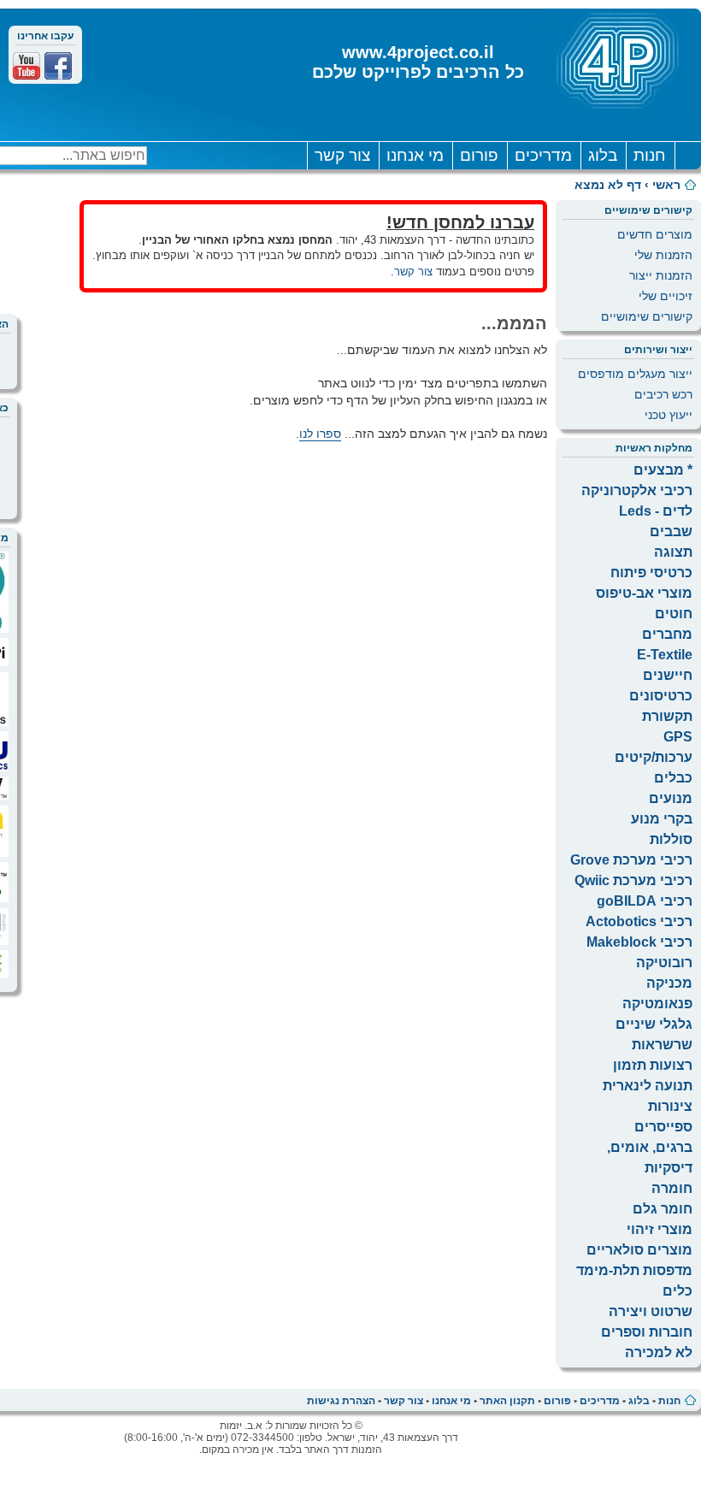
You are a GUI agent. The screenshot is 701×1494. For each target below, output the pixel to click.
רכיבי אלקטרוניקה (636, 490)
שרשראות (662, 1044)
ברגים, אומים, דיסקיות (649, 1157)
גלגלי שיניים (654, 1024)
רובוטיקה (664, 962)
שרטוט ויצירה (650, 1311)
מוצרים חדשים (654, 234)
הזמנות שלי (663, 255)
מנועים (670, 798)
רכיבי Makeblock (639, 942)
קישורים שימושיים (646, 316)
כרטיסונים (660, 695)
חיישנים (667, 675)
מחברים (667, 634)
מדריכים (543, 155)
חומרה (671, 1188)
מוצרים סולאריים (639, 1250)
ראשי (666, 185)
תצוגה (673, 552)
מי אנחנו (415, 155)
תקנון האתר (507, 1401)
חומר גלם (662, 1209)
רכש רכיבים (663, 394)
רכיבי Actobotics (639, 921)
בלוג (602, 155)
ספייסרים (663, 1126)
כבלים (673, 778)
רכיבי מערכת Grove (631, 860)
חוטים (673, 613)
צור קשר (342, 155)
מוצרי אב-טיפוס (644, 593)
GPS (677, 736)
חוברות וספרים (646, 1332)
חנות (649, 155)
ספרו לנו (320, 433)
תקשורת (667, 716)
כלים (677, 1291)
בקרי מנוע (661, 819)
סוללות (671, 839)
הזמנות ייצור (660, 275)
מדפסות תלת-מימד (634, 1270)
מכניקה (669, 983)
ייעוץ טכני (668, 415)
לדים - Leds (655, 511)
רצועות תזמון (652, 1065)
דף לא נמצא (607, 185)
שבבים (671, 531)
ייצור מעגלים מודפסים (635, 374)
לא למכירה (658, 1352)
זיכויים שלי (665, 296)
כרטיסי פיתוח (651, 572)
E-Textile (664, 654)
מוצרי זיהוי (659, 1229)
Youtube (26, 66)
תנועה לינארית (647, 1085)
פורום (479, 155)
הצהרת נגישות (341, 1401)
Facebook (58, 66)
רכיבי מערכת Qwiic (633, 880)
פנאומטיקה (657, 1003)
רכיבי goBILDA (644, 901)
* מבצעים (662, 470)
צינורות (670, 1106)
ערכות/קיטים (653, 757)
